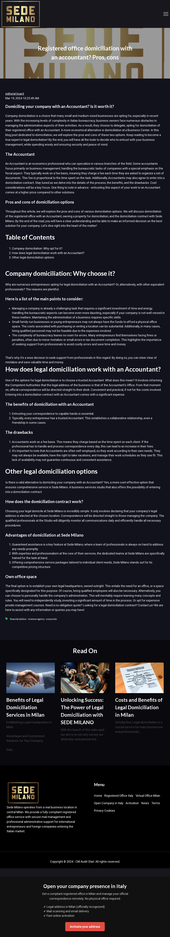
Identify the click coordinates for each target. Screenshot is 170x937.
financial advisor (18, 619)
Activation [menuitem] (132, 803)
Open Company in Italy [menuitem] (108, 803)
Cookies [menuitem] (109, 810)
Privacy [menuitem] (99, 810)
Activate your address (85, 926)
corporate (51, 619)
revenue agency (36, 619)
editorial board (14, 93)
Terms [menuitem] (155, 803)
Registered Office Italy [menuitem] (118, 795)
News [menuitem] (145, 803)
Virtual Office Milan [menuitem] (148, 795)
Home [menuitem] (98, 795)
